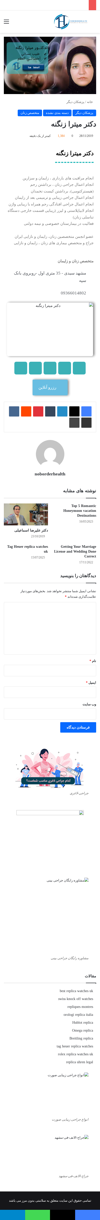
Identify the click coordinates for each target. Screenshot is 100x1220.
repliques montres (80, 1007)
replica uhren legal (79, 1062)
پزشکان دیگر (75, 102)
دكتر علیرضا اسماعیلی (31, 530)
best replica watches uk (76, 991)
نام (92, 661)
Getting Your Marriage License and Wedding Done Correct (75, 551)
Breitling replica (81, 1038)
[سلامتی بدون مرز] (70, 21)
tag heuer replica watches (75, 1046)
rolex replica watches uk (75, 1054)
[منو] (6, 23)
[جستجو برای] (93, 23)
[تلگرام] (12, 1215)
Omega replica (82, 1030)
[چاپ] (74, 423)
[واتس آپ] (37, 1215)
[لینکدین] (62, 411)
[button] (50, 387)
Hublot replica (82, 1022)
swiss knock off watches (75, 999)
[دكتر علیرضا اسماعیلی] (26, 514)
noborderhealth (50, 473)
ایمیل (91, 682)
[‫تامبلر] (50, 411)
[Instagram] (50, 368)
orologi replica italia (78, 1015)
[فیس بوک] (86, 411)
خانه (90, 102)
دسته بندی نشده (57, 113)
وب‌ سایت (89, 704)
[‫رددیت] (26, 411)
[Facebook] (79, 368)
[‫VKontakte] (14, 411)
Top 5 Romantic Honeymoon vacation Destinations (79, 510)
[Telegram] (64, 368)
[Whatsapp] (20, 368)
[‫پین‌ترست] (38, 411)
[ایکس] (74, 411)
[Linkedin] (35, 368)
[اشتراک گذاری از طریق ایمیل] (86, 423)
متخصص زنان (30, 113)
